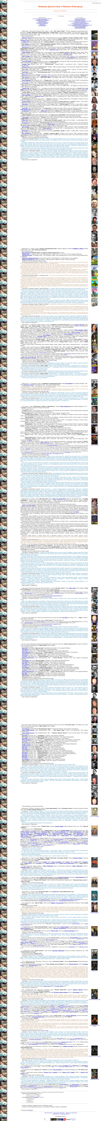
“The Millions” (76, 512)
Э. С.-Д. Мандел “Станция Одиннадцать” (42, 22)
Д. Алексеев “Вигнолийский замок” (80, 27)
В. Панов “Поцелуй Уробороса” (80, 19)
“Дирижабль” (36, 1097)
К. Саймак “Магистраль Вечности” (42, 19)
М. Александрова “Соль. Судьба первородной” (80, 22)
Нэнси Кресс (25, 104)
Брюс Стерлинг (26, 56)
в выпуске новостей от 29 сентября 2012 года (52, 453)
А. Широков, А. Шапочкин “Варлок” (80, 26)
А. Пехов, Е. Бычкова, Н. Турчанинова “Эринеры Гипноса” (80, 23)
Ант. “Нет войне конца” (42, 25)
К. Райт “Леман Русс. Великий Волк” (42, 23)
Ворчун (31, 1110)
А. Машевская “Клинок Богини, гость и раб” (80, 24)
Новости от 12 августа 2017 (71, 1112)
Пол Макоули (71, 57)
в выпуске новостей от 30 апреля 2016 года (51, 595)
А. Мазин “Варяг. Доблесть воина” (80, 20)
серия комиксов (67, 353)
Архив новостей (55, 1113)
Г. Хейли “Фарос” (42, 24)
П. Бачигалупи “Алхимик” (42, 21)
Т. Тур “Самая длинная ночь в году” (80, 21)
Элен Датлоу (85, 89)
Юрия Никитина (80, 877)
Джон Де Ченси (42, 352)
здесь (47, 137)
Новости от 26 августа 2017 (59, 1112)
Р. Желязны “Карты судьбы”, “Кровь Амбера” (42, 20)
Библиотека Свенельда (64, 1113)
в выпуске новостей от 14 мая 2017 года (51, 624)
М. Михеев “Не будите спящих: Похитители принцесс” (80, 25)
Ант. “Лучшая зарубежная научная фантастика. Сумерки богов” (42, 18)
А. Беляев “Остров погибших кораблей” (80, 18)
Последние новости (48, 1112)
